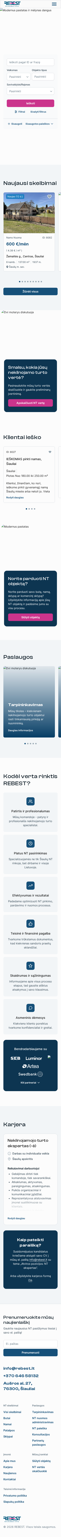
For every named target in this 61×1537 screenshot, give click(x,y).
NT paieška (39, 1428)
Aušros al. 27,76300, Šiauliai (19, 1386)
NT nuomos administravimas (43, 1420)
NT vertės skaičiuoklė (39, 1469)
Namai (7, 1424)
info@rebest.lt (38, 1259)
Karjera (8, 1467)
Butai (6, 1418)
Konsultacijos (41, 1434)
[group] (29, 231)
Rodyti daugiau (15, 497)
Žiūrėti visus (30, 291)
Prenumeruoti (30, 1352)
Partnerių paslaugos (39, 1442)
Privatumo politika (15, 1495)
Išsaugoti (16, 123)
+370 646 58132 (21, 1376)
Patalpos (9, 1430)
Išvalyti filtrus (38, 111)
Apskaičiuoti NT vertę (30, 403)
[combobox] (18, 76)
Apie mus (9, 1461)
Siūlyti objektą (30, 617)
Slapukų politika (13, 1501)
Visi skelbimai (12, 1412)
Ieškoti (30, 103)
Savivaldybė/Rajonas (18, 84)
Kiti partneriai (28, 1082)
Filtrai (21, 111)
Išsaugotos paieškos (38, 123)
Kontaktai (9, 1479)
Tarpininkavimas (43, 1412)
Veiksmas (12, 70)
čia (30, 1280)
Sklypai (8, 1436)
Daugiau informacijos (20, 730)
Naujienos (9, 1473)
